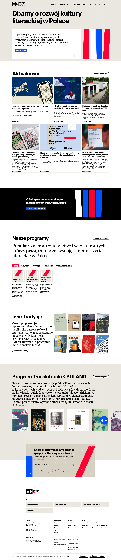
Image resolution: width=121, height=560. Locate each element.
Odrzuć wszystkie (97, 556)
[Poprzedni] (102, 420)
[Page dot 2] (23, 57)
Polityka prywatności (59, 539)
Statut (97, 523)
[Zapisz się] (72, 464)
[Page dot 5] (42, 57)
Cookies (56, 542)
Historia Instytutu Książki (102, 525)
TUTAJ (36, 345)
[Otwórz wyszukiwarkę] (99, 4)
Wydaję (36, 265)
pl (104, 4)
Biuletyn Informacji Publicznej (73, 540)
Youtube (56, 530)
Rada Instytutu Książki (87, 528)
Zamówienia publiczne (73, 543)
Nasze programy (72, 525)
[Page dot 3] (29, 57)
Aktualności (71, 523)
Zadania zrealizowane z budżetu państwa (73, 546)
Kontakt (70, 528)
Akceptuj (83, 556)
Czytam (25, 265)
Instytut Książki (18, 4)
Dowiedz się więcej (64, 556)
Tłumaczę (48, 265)
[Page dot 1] (17, 57)
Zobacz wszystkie (101, 73)
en (107, 4)
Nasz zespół (85, 525)
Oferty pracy (71, 549)
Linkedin (56, 532)
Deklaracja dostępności (60, 544)
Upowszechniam (64, 265)
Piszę (15, 265)
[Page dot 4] (36, 57)
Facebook (56, 523)
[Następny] (106, 420)
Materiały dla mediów (101, 528)
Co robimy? (85, 523)
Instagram (56, 525)
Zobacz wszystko (20, 350)
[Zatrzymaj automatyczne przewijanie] (76, 55)
